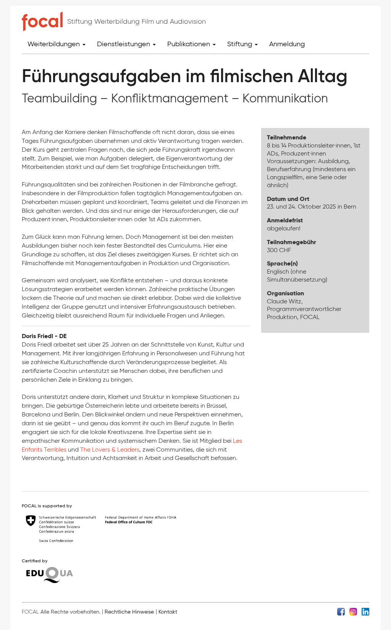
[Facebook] (341, 611)
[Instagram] (353, 611)
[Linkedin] (365, 611)
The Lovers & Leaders (109, 449)
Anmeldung (287, 44)
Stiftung (240, 44)
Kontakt (167, 612)
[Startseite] (42, 21)
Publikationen (189, 44)
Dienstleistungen (124, 44)
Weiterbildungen (54, 44)
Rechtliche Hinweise (129, 612)
